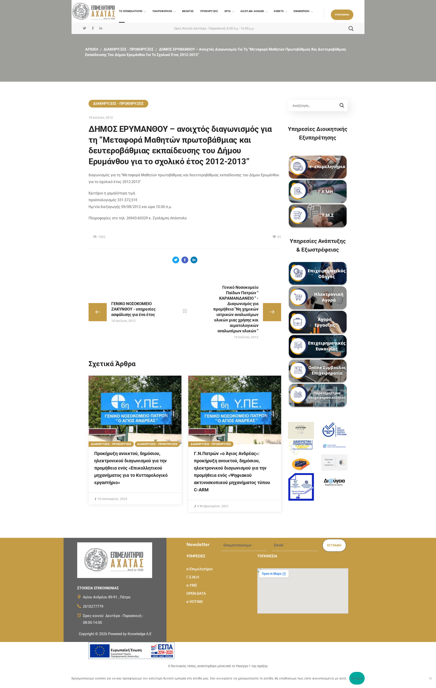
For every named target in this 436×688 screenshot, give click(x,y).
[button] (342, 14)
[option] (135, 440)
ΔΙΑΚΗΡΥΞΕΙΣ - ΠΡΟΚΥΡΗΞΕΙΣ (157, 444)
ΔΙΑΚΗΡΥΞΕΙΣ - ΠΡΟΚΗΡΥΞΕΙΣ (129, 49)
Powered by (129, 634)
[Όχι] (430, 678)
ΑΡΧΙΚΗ (91, 49)
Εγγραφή (334, 545)
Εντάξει (357, 678)
